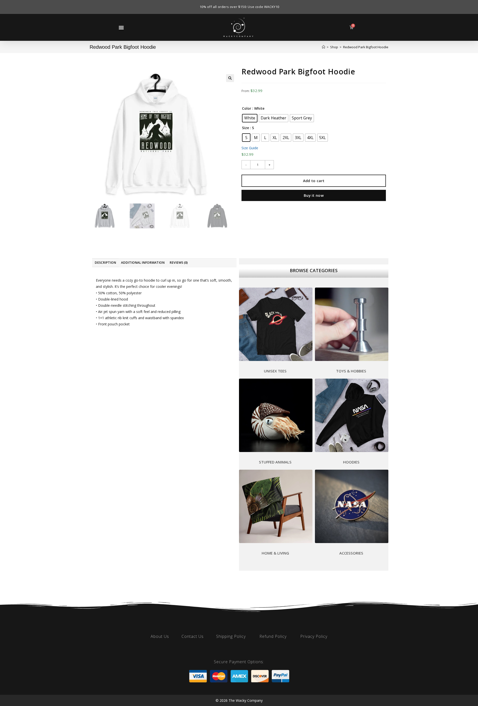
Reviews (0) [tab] (179, 262)
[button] (121, 27)
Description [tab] (105, 262)
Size (245, 127)
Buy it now (314, 195)
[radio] (249, 118)
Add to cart (313, 180)
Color (246, 108)
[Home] (323, 47)
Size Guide (249, 148)
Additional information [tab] (143, 262)
